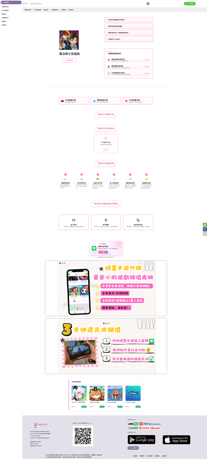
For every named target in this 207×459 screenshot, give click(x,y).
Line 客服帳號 (190, 3)
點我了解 (103, 252)
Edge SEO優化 (80, 455)
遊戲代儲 (99, 455)
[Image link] (40, 424)
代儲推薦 (93, 455)
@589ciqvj (37, 436)
